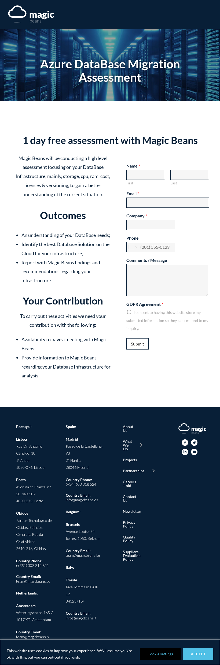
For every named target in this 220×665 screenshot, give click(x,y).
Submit (137, 343)
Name (133, 165)
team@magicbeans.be (83, 555)
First (129, 183)
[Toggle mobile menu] (210, 15)
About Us (128, 428)
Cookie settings (160, 654)
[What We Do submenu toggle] (140, 445)
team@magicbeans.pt (33, 581)
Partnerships (133, 471)
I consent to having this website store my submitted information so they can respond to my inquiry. (167, 320)
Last (173, 183)
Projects (129, 460)
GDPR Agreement (144, 304)
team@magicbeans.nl (33, 636)
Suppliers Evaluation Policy (129, 555)
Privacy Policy (129, 524)
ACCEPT (198, 654)
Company (136, 215)
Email (132, 193)
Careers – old (129, 484)
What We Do (127, 445)
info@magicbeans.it (81, 618)
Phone (132, 237)
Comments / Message (146, 260)
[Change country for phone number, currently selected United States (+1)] (132, 247)
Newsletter (129, 511)
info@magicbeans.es (82, 499)
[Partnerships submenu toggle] (153, 471)
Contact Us (129, 498)
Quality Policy (129, 539)
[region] (110, 652)
